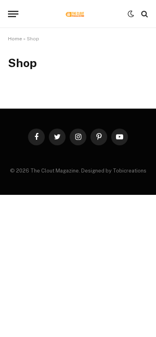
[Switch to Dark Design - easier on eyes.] (131, 14)
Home (15, 39)
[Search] (144, 14)
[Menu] (13, 14)
